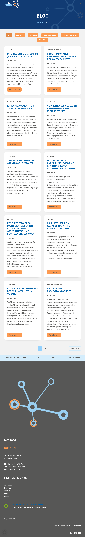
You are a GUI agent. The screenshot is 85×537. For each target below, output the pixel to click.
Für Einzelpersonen (72, 357)
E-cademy (8, 488)
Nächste (74, 348)
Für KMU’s (37, 357)
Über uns (7, 491)
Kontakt (7, 496)
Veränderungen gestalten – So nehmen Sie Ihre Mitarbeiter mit (62, 108)
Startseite (8, 485)
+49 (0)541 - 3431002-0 (16, 467)
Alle (8, 35)
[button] (4, 532)
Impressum (77, 526)
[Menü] (80, 4)
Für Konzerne (53, 357)
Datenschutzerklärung (62, 526)
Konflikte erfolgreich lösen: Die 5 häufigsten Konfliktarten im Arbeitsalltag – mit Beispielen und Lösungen (20, 228)
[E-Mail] (79, 533)
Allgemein (20, 35)
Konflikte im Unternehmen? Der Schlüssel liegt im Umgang (22, 291)
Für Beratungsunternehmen (16, 357)
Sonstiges (42, 40)
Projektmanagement (70, 35)
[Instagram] (75, 533)
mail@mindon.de (14, 469)
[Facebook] (71, 533)
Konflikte (33, 35)
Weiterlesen (15, 90)
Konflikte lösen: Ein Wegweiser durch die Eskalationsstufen (58, 226)
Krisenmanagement (50, 35)
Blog (6, 493)
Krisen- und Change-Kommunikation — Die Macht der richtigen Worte (62, 57)
